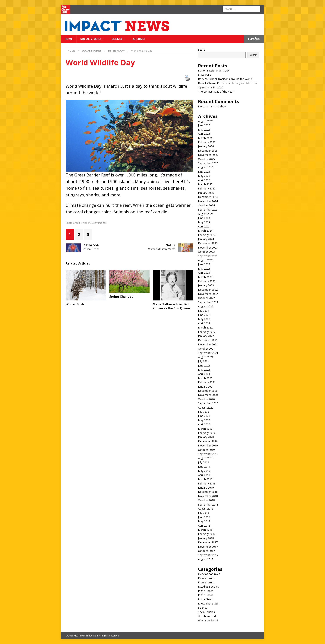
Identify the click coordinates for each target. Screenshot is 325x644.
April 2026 (204, 133)
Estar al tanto (206, 578)
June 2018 (204, 517)
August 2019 (205, 458)
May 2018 (204, 521)
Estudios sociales (208, 586)
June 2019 (204, 466)
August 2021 (205, 357)
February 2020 (207, 433)
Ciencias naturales (209, 574)
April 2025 (204, 180)
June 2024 (204, 218)
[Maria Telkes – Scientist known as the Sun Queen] (173, 285)
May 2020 (204, 420)
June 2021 (204, 365)
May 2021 (204, 369)
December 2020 (208, 390)
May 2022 (204, 319)
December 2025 (208, 150)
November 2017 (208, 546)
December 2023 (208, 243)
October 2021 (206, 348)
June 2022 (204, 315)
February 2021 (207, 382)
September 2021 (208, 353)
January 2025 (206, 193)
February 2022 (207, 332)
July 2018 (203, 513)
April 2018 (204, 525)
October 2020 (206, 399)
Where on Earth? (208, 620)
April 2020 (204, 424)
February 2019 (207, 483)
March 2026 (205, 138)
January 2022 (206, 336)
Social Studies (90, 39)
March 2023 (205, 277)
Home (69, 39)
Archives (139, 39)
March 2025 (205, 184)
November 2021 (208, 344)
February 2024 (207, 235)
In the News (205, 599)
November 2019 (208, 445)
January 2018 (206, 538)
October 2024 (206, 205)
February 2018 (207, 534)
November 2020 (208, 395)
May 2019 (204, 471)
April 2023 (204, 272)
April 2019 (204, 475)
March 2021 (205, 378)
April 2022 (204, 323)
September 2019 (208, 454)
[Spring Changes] (129, 281)
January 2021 (206, 386)
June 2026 (204, 125)
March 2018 (205, 529)
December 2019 (208, 441)
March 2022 (205, 327)
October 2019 (206, 450)
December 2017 (208, 542)
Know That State (208, 603)
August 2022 (205, 306)
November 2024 (208, 201)
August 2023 (205, 260)
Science (117, 39)
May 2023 (204, 268)
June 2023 (204, 264)
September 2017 (208, 555)
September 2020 (208, 403)
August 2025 (205, 167)
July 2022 (203, 310)
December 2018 (208, 491)
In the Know (205, 591)
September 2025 (208, 163)
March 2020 (205, 428)
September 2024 (208, 209)
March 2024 (205, 230)
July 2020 (203, 412)
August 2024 (205, 214)
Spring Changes (121, 296)
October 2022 (206, 298)
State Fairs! (205, 74)
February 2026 (207, 142)
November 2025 (208, 155)
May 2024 (204, 222)
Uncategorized (207, 616)
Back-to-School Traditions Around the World (225, 79)
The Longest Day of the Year (216, 91)
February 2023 (207, 281)
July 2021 (203, 361)
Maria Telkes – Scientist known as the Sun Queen (171, 306)
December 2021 (208, 340)
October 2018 (206, 500)
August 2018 (205, 508)
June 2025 (204, 171)
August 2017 (205, 559)
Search (202, 49)
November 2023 (208, 247)
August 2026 (205, 121)
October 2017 (206, 551)
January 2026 (206, 146)
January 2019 (206, 487)
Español (254, 39)
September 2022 (208, 302)
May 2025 (204, 176)
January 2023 (206, 285)
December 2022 (208, 289)
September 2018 (208, 504)
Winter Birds (75, 304)
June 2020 (204, 416)
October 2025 (206, 159)
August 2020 (205, 407)
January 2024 (206, 239)
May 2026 (204, 129)
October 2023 (206, 251)
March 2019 (205, 479)
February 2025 (207, 188)
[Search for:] (241, 9)
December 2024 (208, 197)
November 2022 (208, 294)
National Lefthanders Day (214, 70)
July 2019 (203, 462)
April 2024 (204, 226)
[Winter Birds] (86, 285)
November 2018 (208, 496)
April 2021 (204, 374)
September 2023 (208, 256)
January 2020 (206, 437)
